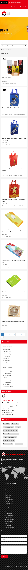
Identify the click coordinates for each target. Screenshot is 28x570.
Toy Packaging (7, 384)
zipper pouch (20, 443)
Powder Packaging (9, 515)
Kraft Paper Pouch (9, 503)
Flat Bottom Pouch (8, 365)
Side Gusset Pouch (6, 77)
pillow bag (15, 423)
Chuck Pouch (7, 360)
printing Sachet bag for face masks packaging (13, 321)
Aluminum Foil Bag (8, 362)
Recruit (6, 563)
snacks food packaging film (10, 437)
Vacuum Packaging (8, 371)
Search (24, 45)
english (4, 2)
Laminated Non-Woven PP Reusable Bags (12, 107)
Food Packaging (7, 373)
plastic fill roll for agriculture (11, 430)
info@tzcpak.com (6, 7)
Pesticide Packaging (8, 380)
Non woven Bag (7, 353)
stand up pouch (16, 42)
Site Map (21, 563)
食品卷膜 (7, 423)
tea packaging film (9, 443)
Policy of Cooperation (13, 563)
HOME (4, 49)
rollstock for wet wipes (9, 440)
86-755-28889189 (20, 7)
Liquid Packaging (7, 375)
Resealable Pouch (7, 351)
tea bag (18, 427)
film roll (10, 42)
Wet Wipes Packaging (8, 377)
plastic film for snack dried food (11, 433)
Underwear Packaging (8, 386)
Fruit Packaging (7, 382)
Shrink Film (6, 358)
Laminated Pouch (8, 488)
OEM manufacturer (9, 427)
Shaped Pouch (7, 356)
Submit (4, 556)
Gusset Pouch (7, 349)
